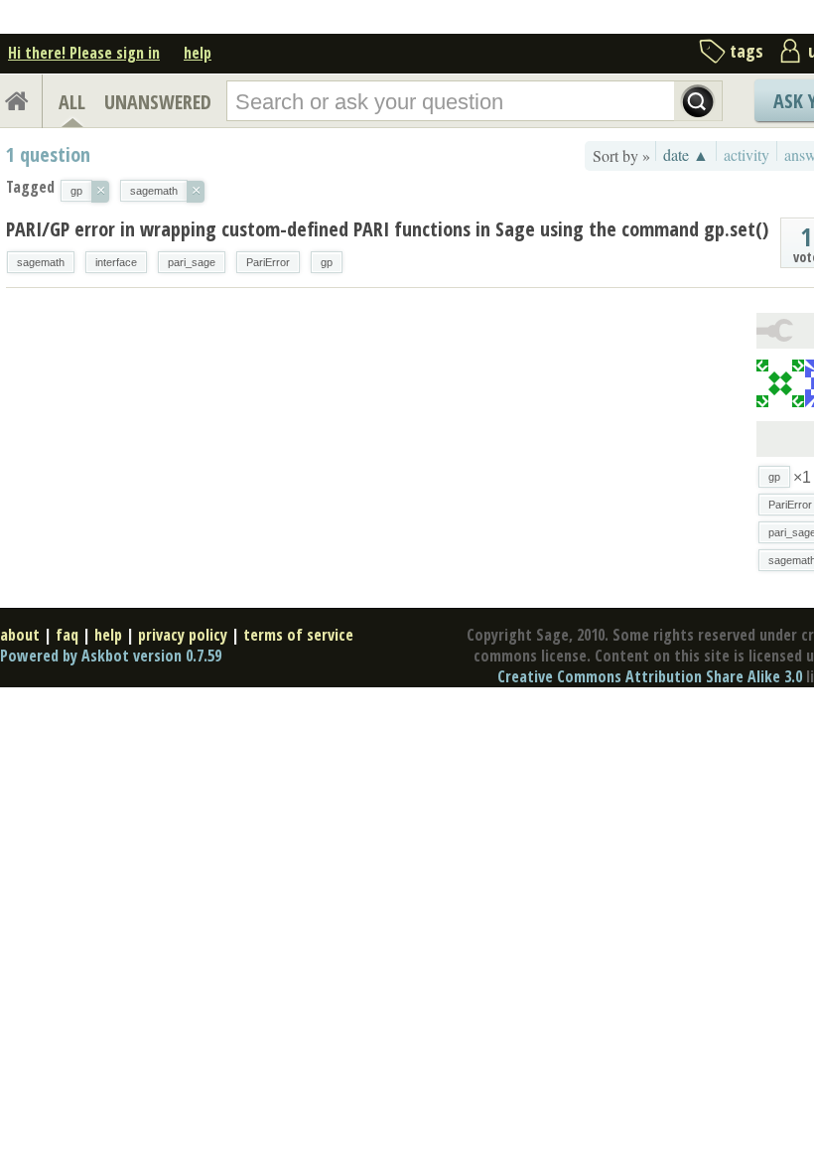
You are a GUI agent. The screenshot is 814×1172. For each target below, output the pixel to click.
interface (116, 262)
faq (67, 635)
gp (327, 262)
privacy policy (182, 635)
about (20, 635)
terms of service (298, 635)
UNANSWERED (157, 101)
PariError (268, 262)
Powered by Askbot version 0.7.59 (110, 655)
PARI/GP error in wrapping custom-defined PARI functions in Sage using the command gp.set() (387, 229)
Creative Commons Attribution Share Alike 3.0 (649, 676)
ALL (72, 101)
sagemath (41, 262)
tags (746, 51)
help (197, 53)
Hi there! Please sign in (84, 53)
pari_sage (191, 262)
